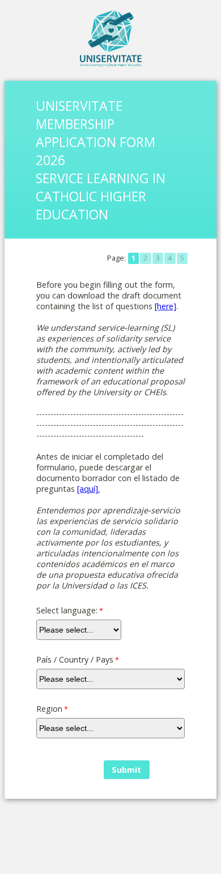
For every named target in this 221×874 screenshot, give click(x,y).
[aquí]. (88, 488)
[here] (165, 306)
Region (49, 708)
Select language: (66, 610)
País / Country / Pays (74, 659)
